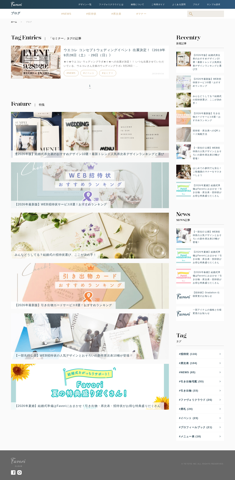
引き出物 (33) (189, 390)
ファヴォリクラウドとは (111, 4)
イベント (89, 73)
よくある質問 (179, 4)
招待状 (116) (189, 353)
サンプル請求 (213, 4)
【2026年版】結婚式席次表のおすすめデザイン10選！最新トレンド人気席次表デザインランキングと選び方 (89, 154)
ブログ (196, 4)
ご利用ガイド (158, 4)
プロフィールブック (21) (196, 427)
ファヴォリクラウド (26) (196, 399)
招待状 (92, 13)
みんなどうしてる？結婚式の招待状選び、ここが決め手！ (55, 254)
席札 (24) (187, 408)
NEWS (67, 13)
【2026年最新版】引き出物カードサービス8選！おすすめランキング (63, 305)
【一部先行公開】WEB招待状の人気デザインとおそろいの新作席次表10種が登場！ (74, 355)
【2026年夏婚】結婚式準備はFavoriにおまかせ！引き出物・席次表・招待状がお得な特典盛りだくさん (87, 405)
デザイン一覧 (85, 4)
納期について (137, 4)
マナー (142, 13)
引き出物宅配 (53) (192, 381)
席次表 (117, 13)
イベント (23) (189, 418)
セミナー (108, 73)
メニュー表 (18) (191, 436)
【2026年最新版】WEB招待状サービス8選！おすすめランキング (61, 204)
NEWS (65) (188, 372)
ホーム (14, 22)
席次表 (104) (189, 363)
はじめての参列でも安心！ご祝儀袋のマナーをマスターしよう (207, 171)
